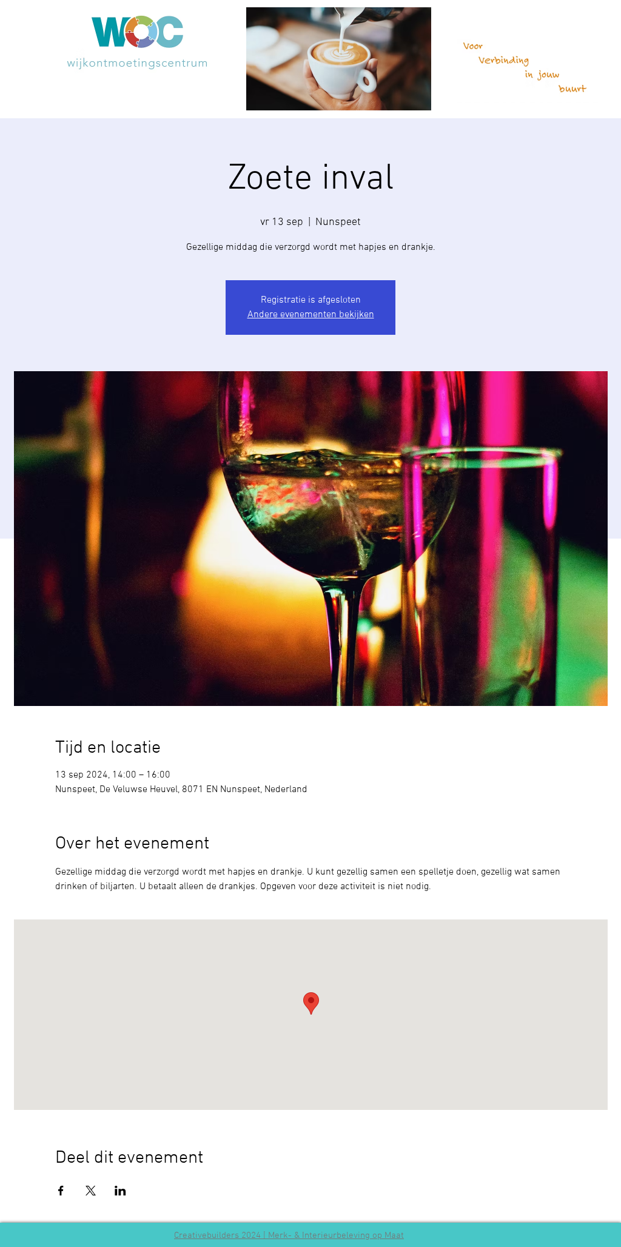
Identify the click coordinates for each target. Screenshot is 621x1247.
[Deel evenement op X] (90, 1190)
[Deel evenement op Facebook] (61, 1190)
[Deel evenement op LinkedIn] (120, 1190)
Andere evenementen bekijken (310, 315)
